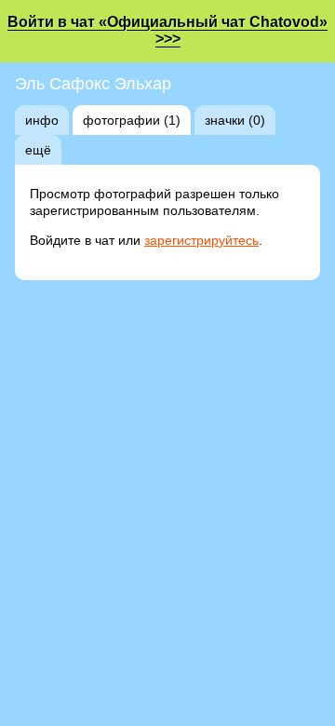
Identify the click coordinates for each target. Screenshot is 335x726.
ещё (38, 149)
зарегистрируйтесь (201, 240)
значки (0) (235, 120)
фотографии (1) (132, 120)
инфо (42, 120)
